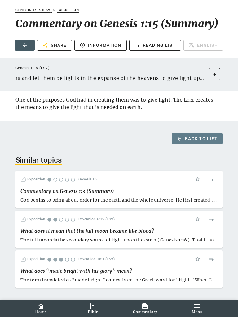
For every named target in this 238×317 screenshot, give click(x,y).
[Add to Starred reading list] (198, 179)
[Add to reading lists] (211, 179)
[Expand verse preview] (214, 74)
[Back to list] (25, 45)
